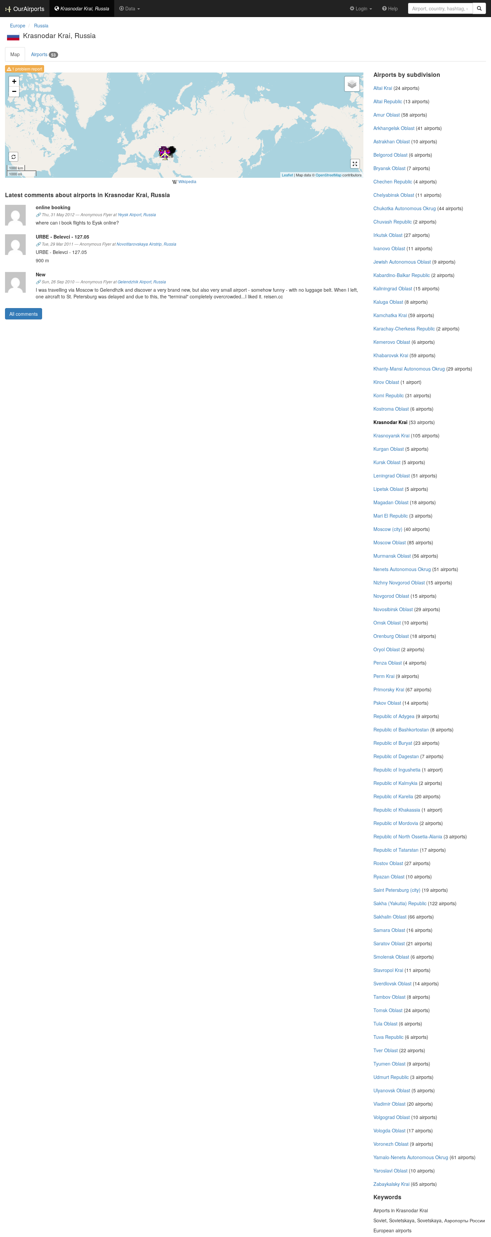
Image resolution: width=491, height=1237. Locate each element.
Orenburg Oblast (391, 636)
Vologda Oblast (389, 1130)
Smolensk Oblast (391, 956)
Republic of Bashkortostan (401, 729)
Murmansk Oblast (392, 555)
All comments (23, 313)
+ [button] (14, 81)
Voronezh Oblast (390, 1143)
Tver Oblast (385, 1050)
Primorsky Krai (388, 689)
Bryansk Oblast (389, 168)
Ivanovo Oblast (389, 248)
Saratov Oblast (389, 943)
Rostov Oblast (388, 863)
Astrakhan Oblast (391, 141)
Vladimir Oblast (389, 1103)
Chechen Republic (392, 181)
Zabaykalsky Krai (391, 1184)
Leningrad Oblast (391, 475)
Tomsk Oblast (387, 1010)
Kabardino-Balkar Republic (401, 275)
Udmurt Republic (391, 1077)
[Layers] (352, 84)
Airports (43, 54)
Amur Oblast (386, 114)
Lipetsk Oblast (388, 489)
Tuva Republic (388, 1037)
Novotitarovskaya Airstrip (139, 244)
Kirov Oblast (386, 382)
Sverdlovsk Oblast (392, 983)
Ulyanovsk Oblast (391, 1090)
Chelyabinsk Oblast (393, 194)
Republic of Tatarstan (396, 849)
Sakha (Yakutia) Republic (400, 903)
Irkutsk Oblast (387, 235)
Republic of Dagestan (396, 756)
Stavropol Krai (388, 970)
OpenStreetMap (328, 174)
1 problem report (26, 69)
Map (15, 54)
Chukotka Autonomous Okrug (404, 208)
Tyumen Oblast (389, 1063)
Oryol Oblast (386, 649)
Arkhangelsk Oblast (394, 128)
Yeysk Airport (129, 214)
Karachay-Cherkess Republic (404, 328)
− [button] (14, 91)
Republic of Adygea (394, 716)
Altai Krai (382, 88)
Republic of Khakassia (396, 809)
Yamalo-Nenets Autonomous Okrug (410, 1157)
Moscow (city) (387, 529)
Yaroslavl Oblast (390, 1170)
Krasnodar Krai (390, 422)
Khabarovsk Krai (390, 355)
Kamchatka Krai (390, 315)
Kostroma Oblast (391, 408)
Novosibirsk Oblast (393, 609)
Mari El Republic (390, 515)
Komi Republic (388, 395)
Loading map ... (183, 125)
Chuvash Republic (392, 221)
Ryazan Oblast (388, 876)
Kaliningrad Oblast (392, 288)
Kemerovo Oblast (391, 341)
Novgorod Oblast (391, 595)
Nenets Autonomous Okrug (402, 569)
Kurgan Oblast (388, 448)
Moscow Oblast (389, 542)
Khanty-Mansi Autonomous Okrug (409, 368)
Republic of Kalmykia (395, 783)
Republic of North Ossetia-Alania (407, 836)
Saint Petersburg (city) (397, 889)
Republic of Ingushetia (397, 769)
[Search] (479, 8)
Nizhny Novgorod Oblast (399, 582)
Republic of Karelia (393, 796)
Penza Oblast (387, 662)
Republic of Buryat (392, 742)
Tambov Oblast (389, 996)
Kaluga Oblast (388, 301)
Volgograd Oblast (391, 1117)
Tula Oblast (385, 1023)
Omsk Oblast (387, 622)
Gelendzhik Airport (134, 281)
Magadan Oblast (390, 502)
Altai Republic (387, 101)
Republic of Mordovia (395, 823)
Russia (149, 214)
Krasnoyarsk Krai (391, 435)
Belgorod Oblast (390, 154)
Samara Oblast (389, 930)
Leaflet (287, 174)
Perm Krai (383, 676)
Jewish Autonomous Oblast (402, 261)
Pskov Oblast (387, 702)
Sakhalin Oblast (389, 916)
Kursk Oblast (386, 462)
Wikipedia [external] (186, 181)
